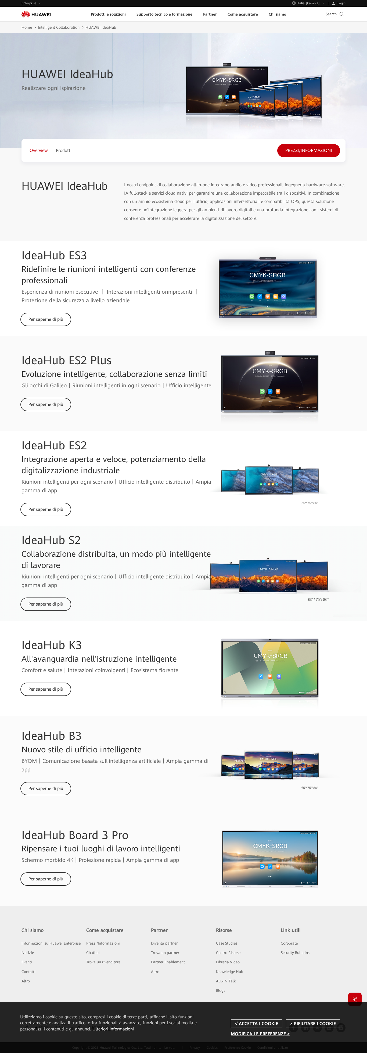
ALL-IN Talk (226, 981)
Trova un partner (165, 952)
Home (26, 27)
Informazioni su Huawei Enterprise (51, 943)
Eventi (26, 962)
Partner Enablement (168, 962)
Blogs (220, 990)
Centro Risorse (228, 952)
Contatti (28, 972)
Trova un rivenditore (103, 962)
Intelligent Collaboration (59, 27)
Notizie (27, 952)
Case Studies (226, 943)
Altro (25, 981)
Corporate (289, 943)
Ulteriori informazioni (113, 1029)
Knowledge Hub (229, 972)
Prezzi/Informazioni (103, 943)
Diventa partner (164, 943)
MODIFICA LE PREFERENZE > (260, 1033)
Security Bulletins (295, 952)
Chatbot (93, 952)
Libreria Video (228, 962)
